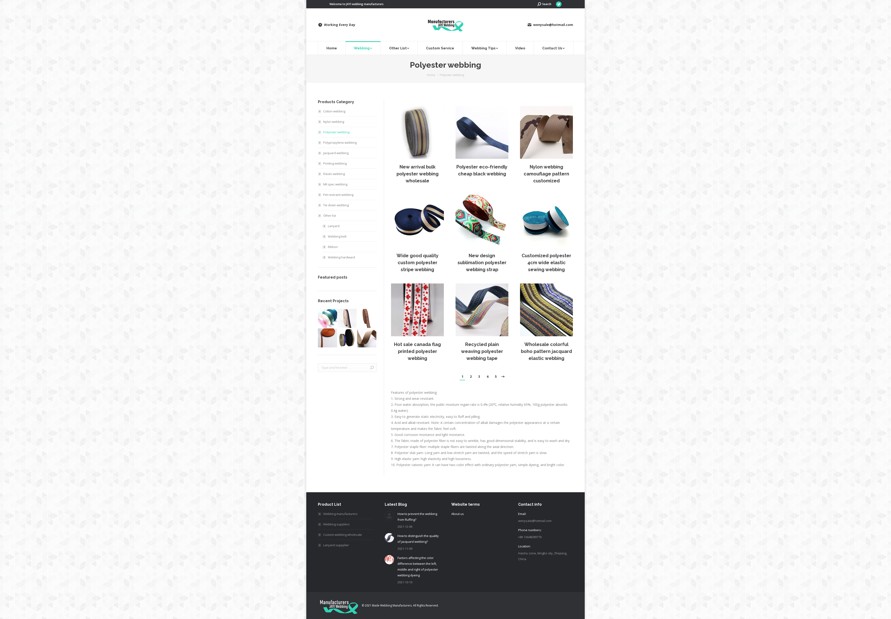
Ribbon (333, 247)
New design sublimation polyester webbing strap (482, 262)
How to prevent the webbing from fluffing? (417, 517)
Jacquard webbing (336, 153)
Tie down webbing (336, 205)
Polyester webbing (336, 132)
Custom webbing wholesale (342, 535)
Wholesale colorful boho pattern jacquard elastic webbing (546, 351)
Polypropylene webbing (340, 142)
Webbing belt (337, 236)
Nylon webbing (333, 122)
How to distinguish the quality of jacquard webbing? (418, 539)
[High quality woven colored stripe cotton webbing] (347, 318)
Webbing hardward (341, 257)
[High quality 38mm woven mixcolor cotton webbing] (367, 318)
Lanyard (333, 226)
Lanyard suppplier (336, 545)
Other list (329, 215)
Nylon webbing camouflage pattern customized (546, 174)
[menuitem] (331, 48)
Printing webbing (335, 163)
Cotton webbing (334, 111)
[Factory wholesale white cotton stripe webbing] (328, 338)
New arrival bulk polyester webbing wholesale (418, 174)
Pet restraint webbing (338, 195)
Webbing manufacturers (340, 514)
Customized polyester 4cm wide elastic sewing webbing (546, 262)
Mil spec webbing (335, 184)
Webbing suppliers (336, 524)
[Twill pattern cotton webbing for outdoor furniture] (367, 338)
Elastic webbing (334, 174)
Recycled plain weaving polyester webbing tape (482, 351)
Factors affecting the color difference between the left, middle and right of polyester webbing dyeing (417, 566)
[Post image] (417, 132)
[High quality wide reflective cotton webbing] (347, 338)
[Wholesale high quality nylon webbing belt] (328, 318)
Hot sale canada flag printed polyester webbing (417, 351)
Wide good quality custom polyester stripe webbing (418, 262)
